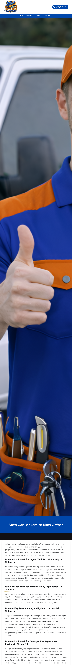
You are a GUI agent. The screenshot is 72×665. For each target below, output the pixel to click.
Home (22, 16)
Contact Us (48, 16)
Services (29, 16)
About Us (39, 16)
